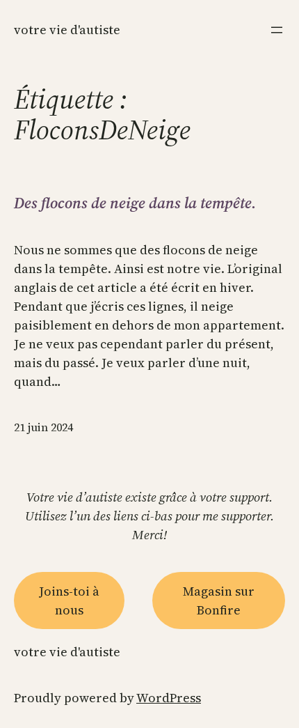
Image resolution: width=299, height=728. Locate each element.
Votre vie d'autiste (67, 29)
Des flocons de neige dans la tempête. (135, 203)
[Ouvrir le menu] (276, 30)
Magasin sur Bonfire (218, 600)
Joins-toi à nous (69, 600)
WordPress (168, 697)
